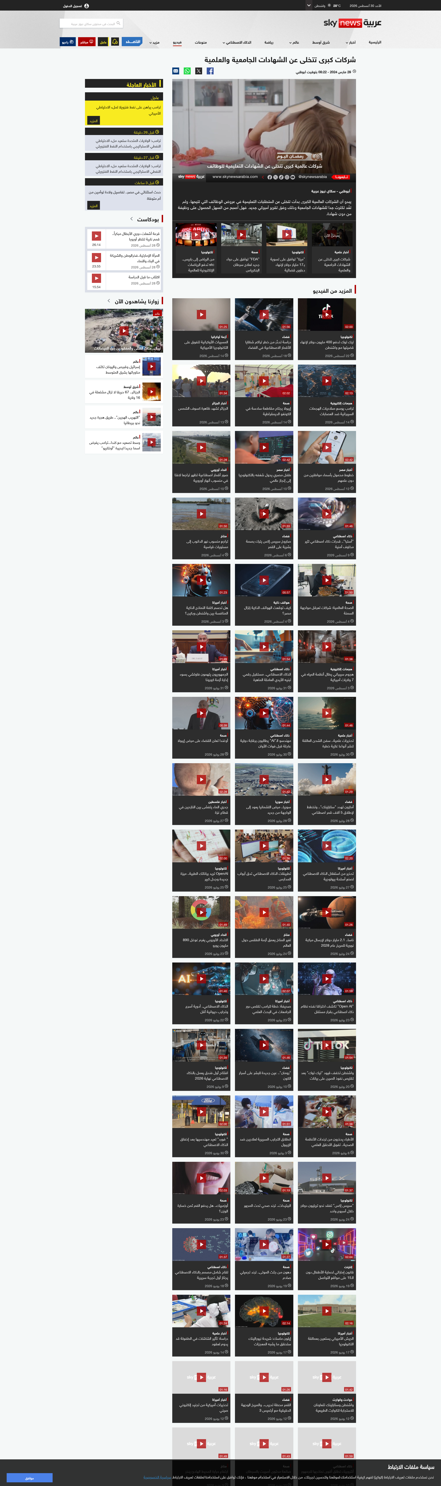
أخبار (352, 42)
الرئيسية (375, 42)
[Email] (175, 71)
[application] (264, 130)
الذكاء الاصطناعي (238, 42)
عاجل (103, 42)
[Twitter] (198, 71)
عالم (296, 42)
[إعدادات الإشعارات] (115, 41)
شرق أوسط (321, 42)
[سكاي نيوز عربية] (352, 23)
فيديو (177, 42)
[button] (87, 41)
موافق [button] (29, 1477)
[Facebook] (210, 71)
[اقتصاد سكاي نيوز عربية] (131, 41)
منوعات (201, 42)
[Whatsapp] (187, 71)
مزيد (156, 42)
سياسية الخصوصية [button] (157, 1476)
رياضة (269, 42)
